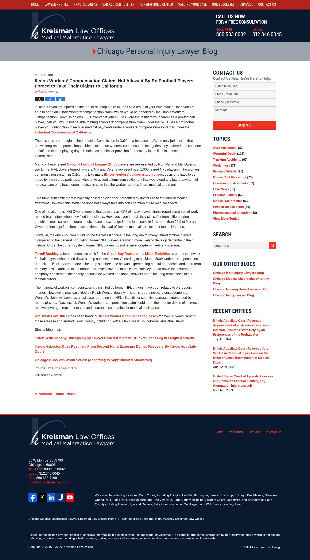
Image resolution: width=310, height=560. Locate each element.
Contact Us (273, 432)
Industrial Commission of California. (63, 132)
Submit (244, 125)
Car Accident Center (118, 5)
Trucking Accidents (230, 159)
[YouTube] (69, 497)
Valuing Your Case (192, 5)
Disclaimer (236, 432)
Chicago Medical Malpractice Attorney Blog (241, 281)
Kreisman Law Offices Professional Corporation (72, 25)
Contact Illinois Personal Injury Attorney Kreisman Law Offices (163, 518)
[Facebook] (32, 497)
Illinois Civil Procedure (233, 177)
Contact (267, 5)
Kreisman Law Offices (52, 316)
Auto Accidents (228, 147)
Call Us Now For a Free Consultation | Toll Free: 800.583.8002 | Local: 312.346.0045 (248, 26)
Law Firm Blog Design (261, 547)
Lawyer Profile (56, 5)
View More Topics (226, 218)
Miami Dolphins (157, 254)
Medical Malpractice (231, 201)
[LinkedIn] (51, 497)
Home (35, 5)
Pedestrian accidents (231, 207)
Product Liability (228, 195)
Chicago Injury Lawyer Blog (233, 295)
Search (272, 245)
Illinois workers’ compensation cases (133, 174)
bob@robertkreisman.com (49, 482)
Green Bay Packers (122, 254)
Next (71, 394)
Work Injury (224, 165)
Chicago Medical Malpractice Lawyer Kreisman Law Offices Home (72, 518)
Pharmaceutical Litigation (235, 212)
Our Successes (223, 5)
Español (246, 5)
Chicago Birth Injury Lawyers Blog (238, 273)
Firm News (224, 189)
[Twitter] (42, 497)
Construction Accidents (233, 183)
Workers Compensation (62, 368)
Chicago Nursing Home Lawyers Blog (240, 289)
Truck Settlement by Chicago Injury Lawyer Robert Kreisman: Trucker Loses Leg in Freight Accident (114, 338)
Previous (43, 394)
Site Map (254, 432)
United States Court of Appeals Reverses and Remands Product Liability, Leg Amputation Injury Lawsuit (243, 380)
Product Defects (228, 171)
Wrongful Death (228, 153)
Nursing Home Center (156, 5)
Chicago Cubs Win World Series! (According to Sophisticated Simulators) (93, 360)
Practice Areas (85, 5)
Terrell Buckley (47, 254)
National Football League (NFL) (92, 164)
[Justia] (60, 497)
